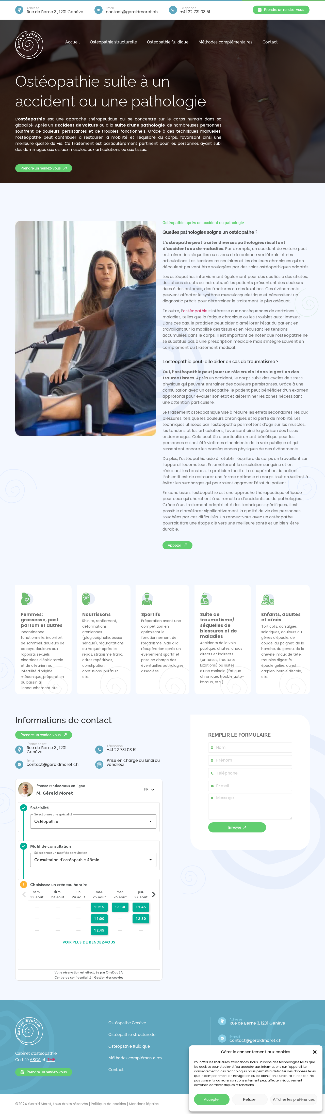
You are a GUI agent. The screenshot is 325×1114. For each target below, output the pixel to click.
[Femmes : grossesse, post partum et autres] (27, 599)
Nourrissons (96, 614)
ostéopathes (183, 277)
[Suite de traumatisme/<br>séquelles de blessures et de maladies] (206, 599)
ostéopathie (195, 311)
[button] (314, 1052)
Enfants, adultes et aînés (281, 617)
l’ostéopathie (288, 335)
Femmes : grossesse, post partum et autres (41, 619)
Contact (270, 42)
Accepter (212, 1099)
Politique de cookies (108, 1103)
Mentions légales (144, 1103)
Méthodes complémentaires (225, 42)
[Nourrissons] (88, 599)
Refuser (250, 1099)
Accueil (72, 42)
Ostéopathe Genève (127, 1022)
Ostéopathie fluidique (167, 42)
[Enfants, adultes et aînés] (267, 599)
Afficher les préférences (294, 1099)
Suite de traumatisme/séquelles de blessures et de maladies (218, 625)
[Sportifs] (147, 599)
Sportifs (150, 614)
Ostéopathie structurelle (113, 42)
